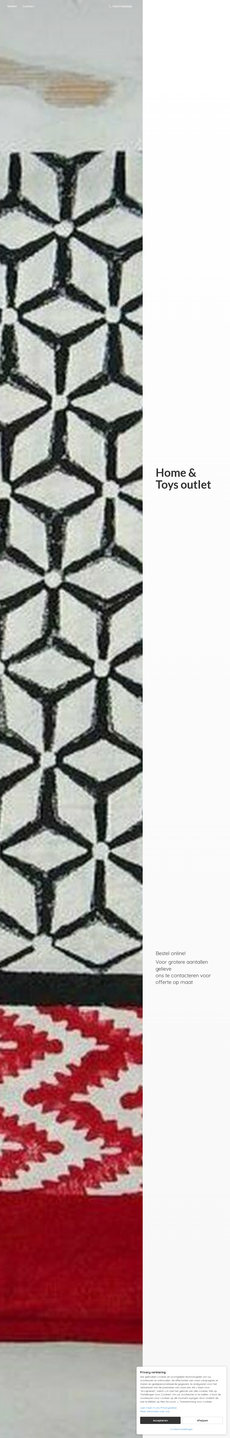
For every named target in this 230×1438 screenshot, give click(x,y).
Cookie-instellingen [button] (181, 1429)
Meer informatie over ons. (155, 1411)
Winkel (12, 6)
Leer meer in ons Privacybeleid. (158, 1407)
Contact (28, 6)
